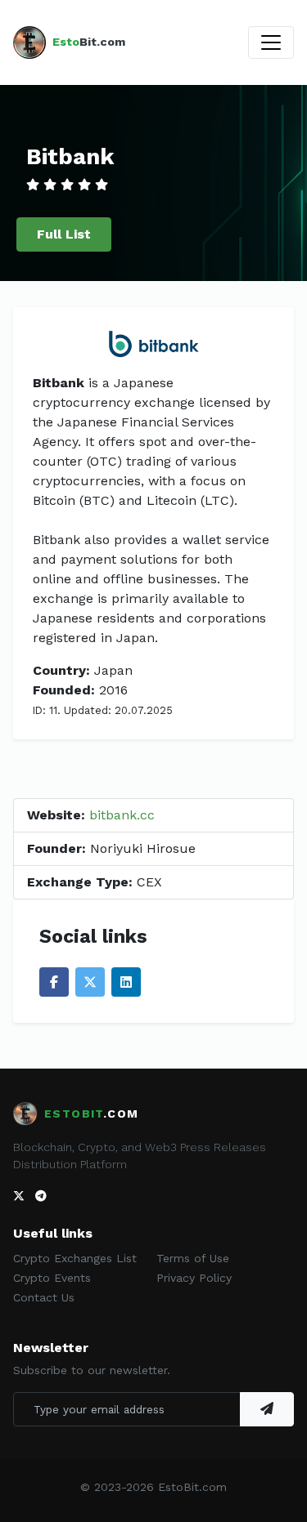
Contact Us (43, 1297)
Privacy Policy (194, 1277)
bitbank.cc (122, 815)
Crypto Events (52, 1277)
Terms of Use (192, 1258)
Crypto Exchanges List (75, 1258)
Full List (64, 234)
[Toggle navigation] (271, 42)
